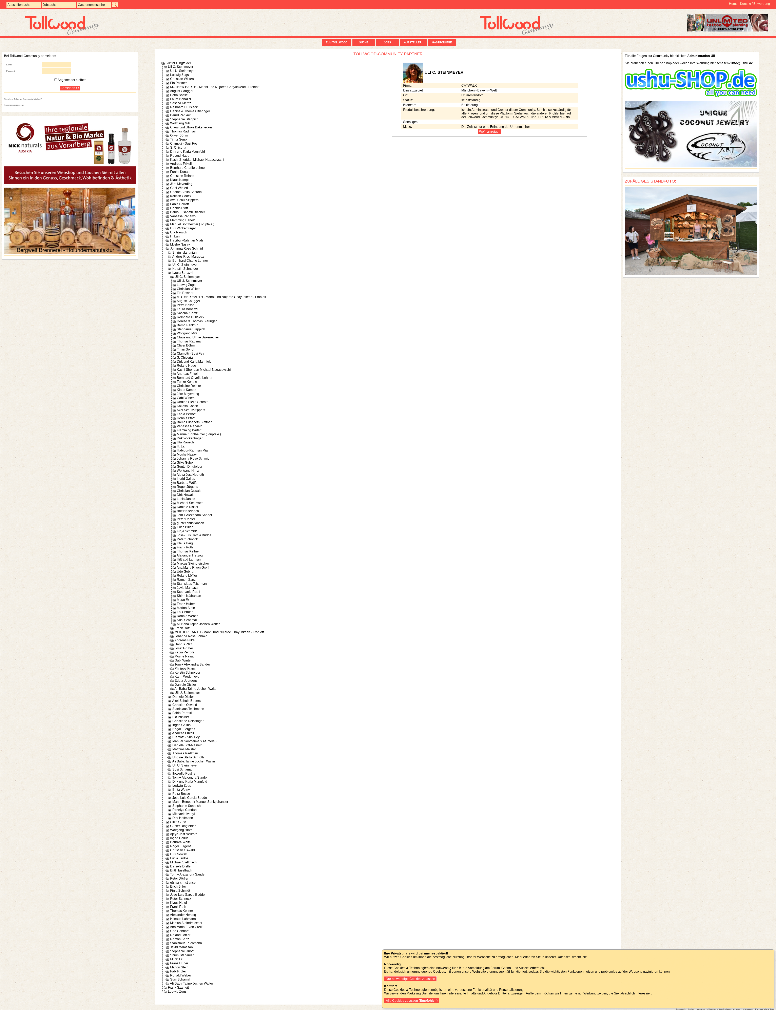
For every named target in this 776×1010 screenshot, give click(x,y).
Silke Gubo (185, 462)
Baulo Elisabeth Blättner (187, 212)
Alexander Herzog (190, 555)
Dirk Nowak (185, 495)
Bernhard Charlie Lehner (188, 167)
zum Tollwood (336, 42)
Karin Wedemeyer (187, 676)
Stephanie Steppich (184, 119)
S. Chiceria (178, 147)
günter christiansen (190, 523)
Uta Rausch (178, 232)
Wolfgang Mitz (180, 123)
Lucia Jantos (186, 499)
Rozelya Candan (184, 810)
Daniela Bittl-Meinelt (186, 745)
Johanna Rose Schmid (186, 248)
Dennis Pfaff (179, 208)
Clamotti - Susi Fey (183, 143)
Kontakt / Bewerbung (755, 3)
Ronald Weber (187, 616)
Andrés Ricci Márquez (188, 256)
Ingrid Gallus (186, 478)
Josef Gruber (184, 648)
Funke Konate (180, 171)
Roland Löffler (187, 575)
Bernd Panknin (181, 115)
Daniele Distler (187, 507)
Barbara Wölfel (187, 482)
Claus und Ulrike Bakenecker (191, 127)
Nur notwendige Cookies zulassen (410, 979)
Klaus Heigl (185, 543)
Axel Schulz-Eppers (184, 200)
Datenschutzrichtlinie (764, 1009)
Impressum (748, 1009)
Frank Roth (185, 547)
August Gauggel (181, 91)
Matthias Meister (184, 749)
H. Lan (175, 236)
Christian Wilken (182, 79)
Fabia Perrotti (180, 204)
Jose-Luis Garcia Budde (194, 535)
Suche (363, 42)
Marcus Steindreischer (193, 563)
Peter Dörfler (186, 519)
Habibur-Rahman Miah (186, 240)
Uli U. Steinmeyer (182, 70)
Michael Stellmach (190, 503)
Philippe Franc (185, 668)
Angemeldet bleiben (72, 80)
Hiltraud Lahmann (189, 559)
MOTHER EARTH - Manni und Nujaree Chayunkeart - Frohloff (214, 87)
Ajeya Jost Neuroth (190, 474)
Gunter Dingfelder (178, 63)
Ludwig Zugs (179, 75)
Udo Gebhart (186, 571)
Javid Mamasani (188, 587)
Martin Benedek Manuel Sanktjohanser (200, 801)
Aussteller (413, 42)
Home (733, 3)
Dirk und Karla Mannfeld (187, 151)
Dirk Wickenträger (183, 228)
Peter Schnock (187, 539)
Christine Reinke (182, 175)
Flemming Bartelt (182, 220)
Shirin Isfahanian (184, 252)
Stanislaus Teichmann (193, 583)
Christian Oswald (189, 490)
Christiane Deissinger (187, 721)
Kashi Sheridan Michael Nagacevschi (197, 159)
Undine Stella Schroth (186, 192)
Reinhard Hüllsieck (184, 107)
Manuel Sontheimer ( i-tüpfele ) (192, 224)
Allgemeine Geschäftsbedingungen (723, 1009)
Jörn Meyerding (181, 184)
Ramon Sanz (186, 579)
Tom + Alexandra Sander (194, 515)
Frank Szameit (178, 987)
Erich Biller (185, 527)
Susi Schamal (187, 620)
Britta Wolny (181, 789)
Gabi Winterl (179, 188)
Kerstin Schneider (185, 268)
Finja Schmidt (187, 531)
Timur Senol (179, 139)
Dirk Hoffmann (182, 818)
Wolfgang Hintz (188, 470)
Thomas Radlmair (183, 131)
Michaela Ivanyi (183, 814)
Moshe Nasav (180, 244)
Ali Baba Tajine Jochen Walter (198, 624)
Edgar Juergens (186, 680)
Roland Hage (179, 155)
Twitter (691, 1009)
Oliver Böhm (179, 135)
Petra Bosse (179, 95)
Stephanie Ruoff (188, 591)
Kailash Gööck (180, 196)
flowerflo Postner (184, 773)
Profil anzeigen (489, 131)
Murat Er (183, 600)
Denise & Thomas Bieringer (190, 111)
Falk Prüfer (185, 612)
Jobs (387, 42)
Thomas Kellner (188, 551)
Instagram (700, 1009)
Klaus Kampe (180, 180)
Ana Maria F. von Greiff (193, 567)
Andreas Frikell (181, 163)
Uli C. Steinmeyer (180, 66)
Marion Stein (186, 608)
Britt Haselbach (188, 511)
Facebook (680, 1009)
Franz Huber (186, 604)
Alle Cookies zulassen (411, 1000)
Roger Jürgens (187, 486)
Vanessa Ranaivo (183, 216)
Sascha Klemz (180, 103)
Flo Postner (178, 83)
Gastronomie (442, 42)
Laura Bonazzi (180, 99)
